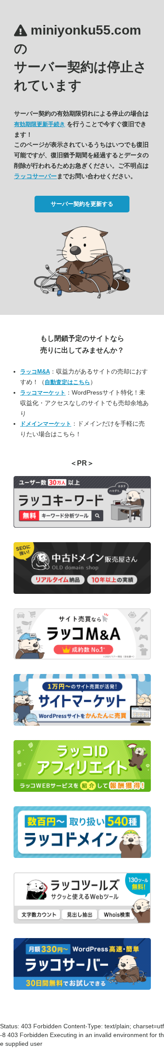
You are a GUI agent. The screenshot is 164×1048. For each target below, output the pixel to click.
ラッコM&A (35, 371)
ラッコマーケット (43, 392)
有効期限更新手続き (39, 124)
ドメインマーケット (45, 423)
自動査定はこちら (67, 382)
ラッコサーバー (35, 176)
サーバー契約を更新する (82, 204)
